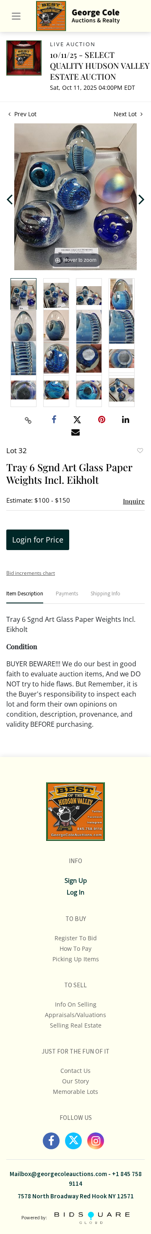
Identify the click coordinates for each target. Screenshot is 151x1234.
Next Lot (126, 113)
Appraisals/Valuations (75, 1015)
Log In (75, 892)
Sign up (76, 880)
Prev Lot (24, 114)
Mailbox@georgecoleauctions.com (58, 1174)
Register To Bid (76, 938)
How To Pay (75, 948)
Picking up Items (75, 959)
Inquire (134, 501)
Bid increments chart (30, 573)
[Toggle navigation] (16, 16)
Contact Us (75, 1071)
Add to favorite (140, 451)
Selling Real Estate (76, 1025)
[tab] (24, 597)
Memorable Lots (75, 1092)
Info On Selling (75, 1004)
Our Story (75, 1081)
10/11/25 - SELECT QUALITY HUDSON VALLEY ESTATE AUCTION (99, 65)
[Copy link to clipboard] (28, 420)
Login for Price (37, 540)
